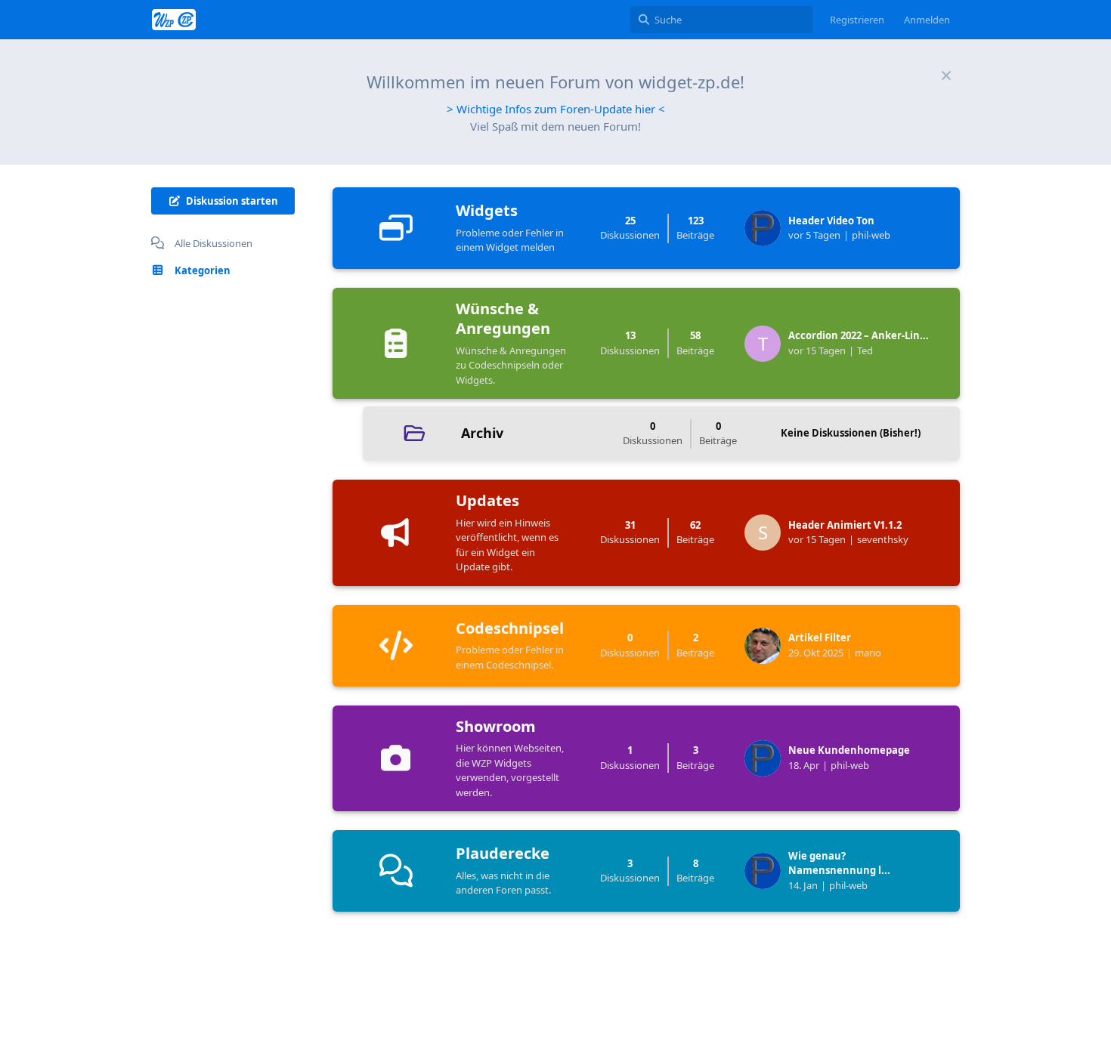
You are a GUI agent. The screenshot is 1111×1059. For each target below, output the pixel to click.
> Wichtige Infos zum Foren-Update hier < (556, 108)
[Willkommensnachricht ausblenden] (946, 75)
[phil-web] (766, 228)
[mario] (766, 646)
